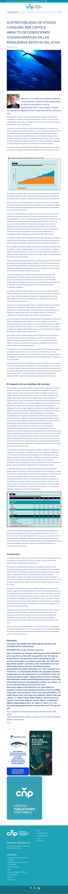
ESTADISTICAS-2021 (42, 835)
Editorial (10, 877)
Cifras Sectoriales (12, 874)
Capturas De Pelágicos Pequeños (17, 872)
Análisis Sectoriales (13, 867)
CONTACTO (40, 841)
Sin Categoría (11, 879)
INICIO (39, 830)
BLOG (38, 838)
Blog (16, 47)
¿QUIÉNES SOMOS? (42, 833)
